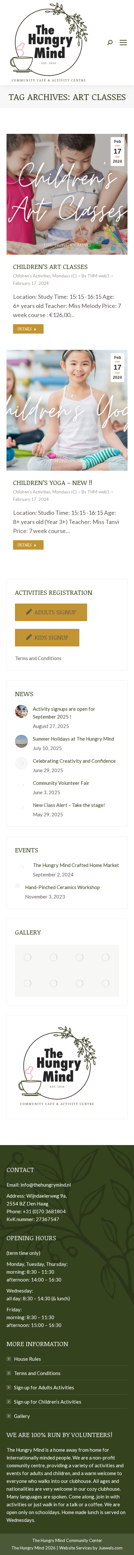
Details (25, 328)
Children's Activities (31, 275)
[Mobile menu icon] (123, 42)
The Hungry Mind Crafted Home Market (76, 865)
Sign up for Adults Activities (44, 1387)
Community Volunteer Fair (61, 783)
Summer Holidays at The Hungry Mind (73, 739)
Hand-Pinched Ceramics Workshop (62, 887)
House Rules (27, 1359)
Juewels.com (111, 1547)
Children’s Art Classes (50, 266)
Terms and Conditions (38, 658)
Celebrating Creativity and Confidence (74, 761)
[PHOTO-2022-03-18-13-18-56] (106, 984)
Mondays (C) (64, 275)
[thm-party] (28, 958)
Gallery (22, 1416)
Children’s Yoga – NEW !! (52, 482)
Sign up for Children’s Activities (47, 1402)
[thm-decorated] (54, 958)
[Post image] (21, 711)
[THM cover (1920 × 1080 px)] (106, 958)
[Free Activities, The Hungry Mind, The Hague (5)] (54, 984)
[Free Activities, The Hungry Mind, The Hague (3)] (80, 984)
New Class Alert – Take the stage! (69, 805)
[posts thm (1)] (28, 984)
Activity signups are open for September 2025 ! (64, 713)
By (96, 275)
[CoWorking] (80, 958)
